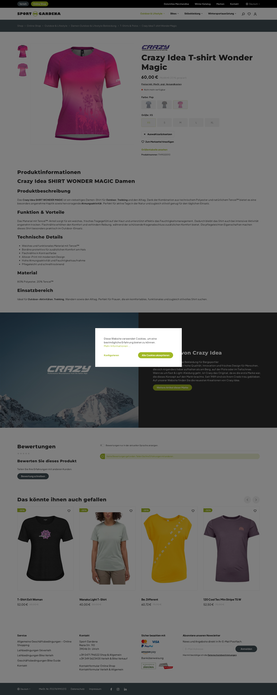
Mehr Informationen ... (117, 346)
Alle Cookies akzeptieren (155, 355)
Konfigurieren (111, 355)
